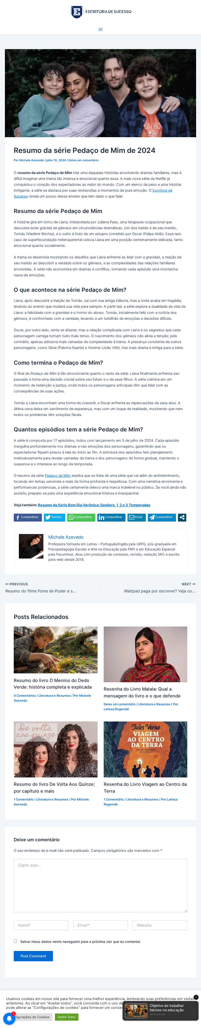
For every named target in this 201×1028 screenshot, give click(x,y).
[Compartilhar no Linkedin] (111, 517)
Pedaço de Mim (58, 475)
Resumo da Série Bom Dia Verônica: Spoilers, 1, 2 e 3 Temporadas (94, 505)
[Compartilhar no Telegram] (162, 517)
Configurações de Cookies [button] (29, 1017)
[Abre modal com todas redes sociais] (182, 517)
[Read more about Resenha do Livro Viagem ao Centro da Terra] (145, 749)
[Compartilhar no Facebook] (28, 517)
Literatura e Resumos (54, 695)
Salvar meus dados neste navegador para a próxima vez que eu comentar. (80, 941)
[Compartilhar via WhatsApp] (81, 517)
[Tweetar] (54, 517)
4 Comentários (25, 695)
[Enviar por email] (136, 517)
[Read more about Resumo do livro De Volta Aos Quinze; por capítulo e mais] (55, 749)
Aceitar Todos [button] (66, 1017)
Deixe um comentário (83, 160)
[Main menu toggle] (100, 29)
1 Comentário (24, 799)
